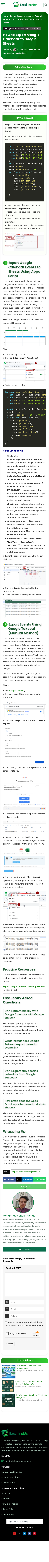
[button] (46, 5)
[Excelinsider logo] (25, 4)
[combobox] (24, 1521)
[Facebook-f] (29, 1533)
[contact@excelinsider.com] (2, 1461)
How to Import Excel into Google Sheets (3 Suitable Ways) (28, 1382)
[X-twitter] (19, 1533)
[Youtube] (14, 1533)
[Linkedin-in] (24, 1533)
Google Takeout (16, 690)
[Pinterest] (34, 1533)
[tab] (24, 1186)
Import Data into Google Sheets (26, 1171)
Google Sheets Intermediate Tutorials (26, 16)
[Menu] (3, 5)
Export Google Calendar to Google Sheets (24, 986)
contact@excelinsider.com (18, 1461)
